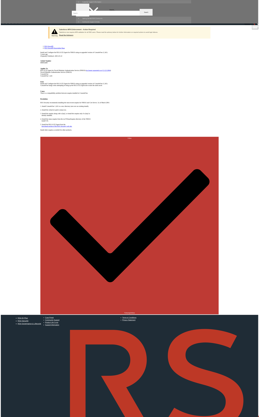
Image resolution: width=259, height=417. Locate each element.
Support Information (52, 325)
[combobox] (112, 13)
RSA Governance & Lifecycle (29, 324)
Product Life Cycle (51, 322)
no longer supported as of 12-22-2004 (98, 70)
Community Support (52, 320)
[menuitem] (135, 2)
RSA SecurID (23, 321)
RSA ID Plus (23, 318)
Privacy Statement (128, 320)
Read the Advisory (66, 35)
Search (146, 12)
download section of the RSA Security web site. (57, 126)
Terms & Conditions (129, 317)
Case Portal (49, 317)
